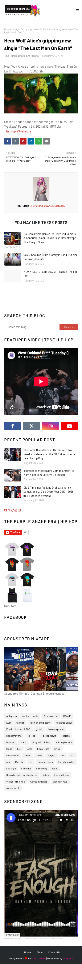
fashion (20, 722)
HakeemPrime (13, 735)
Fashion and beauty (40, 722)
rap (8, 761)
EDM (8, 722)
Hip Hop (31, 735)
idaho (23, 742)
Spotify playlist (66, 761)
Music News (12, 755)
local (29, 748)
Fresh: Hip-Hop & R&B (18, 729)
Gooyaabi (68, 958)
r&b (72, 755)
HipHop (65, 735)
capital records (30, 715)
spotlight (11, 768)
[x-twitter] (31, 426)
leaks (9, 748)
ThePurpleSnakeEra (17, 131)
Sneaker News (45, 761)
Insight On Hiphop (22, 29)
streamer (26, 768)
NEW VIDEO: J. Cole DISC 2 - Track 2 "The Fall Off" (50, 274)
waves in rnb (13, 788)
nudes (39, 755)
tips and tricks (61, 774)
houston (10, 742)
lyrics (57, 748)
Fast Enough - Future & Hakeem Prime (43, 938)
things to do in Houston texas (21, 774)
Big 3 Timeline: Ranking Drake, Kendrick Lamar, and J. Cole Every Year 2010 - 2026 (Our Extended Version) (49, 492)
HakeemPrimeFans (13, 938)
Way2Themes (38, 958)
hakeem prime (55, 729)
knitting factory (64, 742)
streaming (41, 768)
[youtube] (69, 426)
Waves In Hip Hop (15, 781)
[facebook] (12, 426)
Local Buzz (43, 748)
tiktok (45, 774)
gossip (39, 729)
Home (7, 29)
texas (55, 768)
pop (63, 755)
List (19, 748)
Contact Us (54, 952)
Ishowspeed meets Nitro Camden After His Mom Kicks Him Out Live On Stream (49, 473)
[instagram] (50, 426)
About (40, 952)
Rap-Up (19, 761)
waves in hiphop (39, 781)
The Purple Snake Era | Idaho (21, 55)
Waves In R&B (60, 781)
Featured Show (64, 722)
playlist (52, 755)
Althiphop (11, 715)
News (27, 755)
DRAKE (67, 715)
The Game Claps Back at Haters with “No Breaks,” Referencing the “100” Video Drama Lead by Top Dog (49, 454)
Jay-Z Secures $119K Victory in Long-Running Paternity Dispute (51, 257)
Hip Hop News (48, 735)
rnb (30, 761)
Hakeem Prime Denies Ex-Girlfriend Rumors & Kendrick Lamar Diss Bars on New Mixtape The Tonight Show (50, 238)
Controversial (51, 715)
